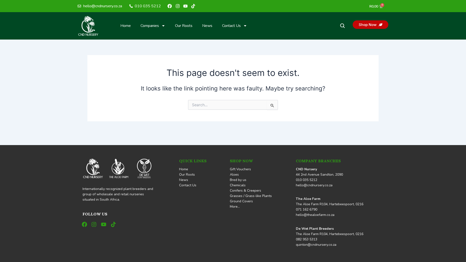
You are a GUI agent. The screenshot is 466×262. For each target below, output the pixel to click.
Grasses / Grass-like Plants (251, 196)
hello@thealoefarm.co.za (315, 215)
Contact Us (231, 25)
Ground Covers (241, 201)
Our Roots (183, 25)
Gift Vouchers (240, 169)
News (207, 25)
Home (125, 25)
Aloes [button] (234, 174)
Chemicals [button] (238, 185)
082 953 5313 (306, 239)
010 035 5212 (306, 180)
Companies (150, 25)
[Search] (342, 25)
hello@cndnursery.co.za (314, 185)
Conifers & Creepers (245, 190)
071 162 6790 (306, 209)
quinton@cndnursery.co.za (316, 244)
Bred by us (238, 180)
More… (235, 206)
